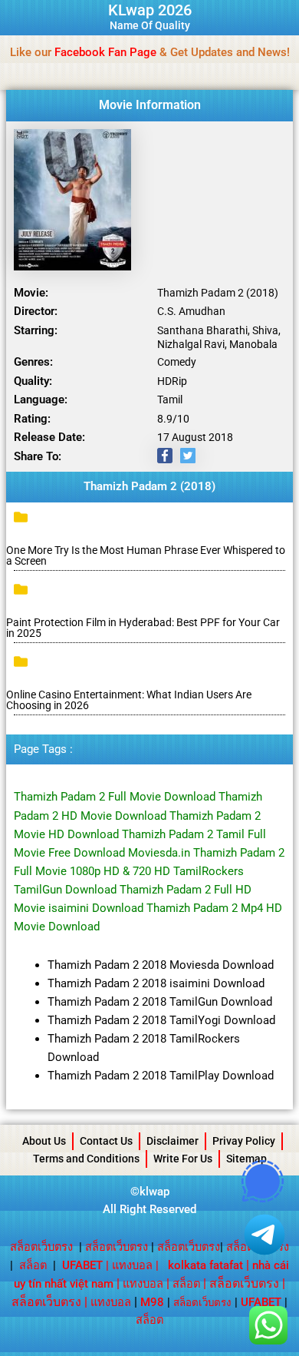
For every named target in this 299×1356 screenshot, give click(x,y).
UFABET (261, 1302)
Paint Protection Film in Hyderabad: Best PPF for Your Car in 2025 (143, 627)
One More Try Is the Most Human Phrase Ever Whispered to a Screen (145, 555)
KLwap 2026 (150, 10)
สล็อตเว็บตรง (41, 1247)
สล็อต (33, 1265)
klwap (154, 1192)
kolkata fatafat (205, 1265)
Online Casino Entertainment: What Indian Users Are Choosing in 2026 (128, 699)
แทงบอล (132, 1265)
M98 (152, 1302)
